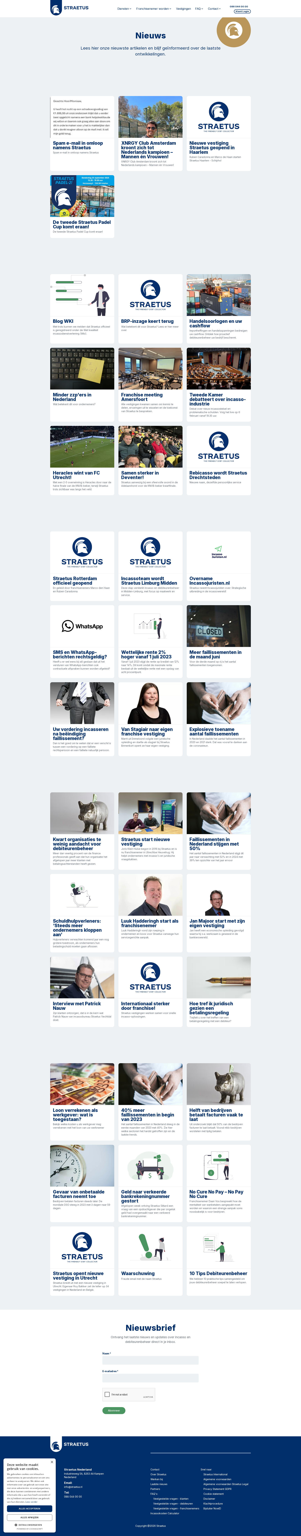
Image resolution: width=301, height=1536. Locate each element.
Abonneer (114, 1410)
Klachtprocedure (213, 1503)
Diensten (123, 8)
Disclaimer (209, 1498)
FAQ (198, 8)
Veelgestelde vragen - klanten (170, 1498)
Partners (155, 1488)
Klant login (242, 11)
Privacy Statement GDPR (217, 1488)
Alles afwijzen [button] (30, 1517)
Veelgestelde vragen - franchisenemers (176, 1508)
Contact (154, 1469)
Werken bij (156, 1479)
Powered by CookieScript (30, 1528)
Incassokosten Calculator (164, 1513)
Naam (106, 1353)
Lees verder (31, 1501)
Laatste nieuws (158, 1484)
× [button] (52, 1462)
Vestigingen (183, 8)
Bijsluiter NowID (212, 1508)
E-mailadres (110, 1371)
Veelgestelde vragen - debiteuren (173, 1503)
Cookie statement (213, 1493)
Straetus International (215, 1474)
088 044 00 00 (239, 6)
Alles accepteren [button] (29, 1508)
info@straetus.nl (73, 1486)
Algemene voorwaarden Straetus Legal (225, 1484)
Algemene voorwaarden (217, 1479)
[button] (29, 1525)
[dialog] (29, 1495)
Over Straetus (158, 1474)
